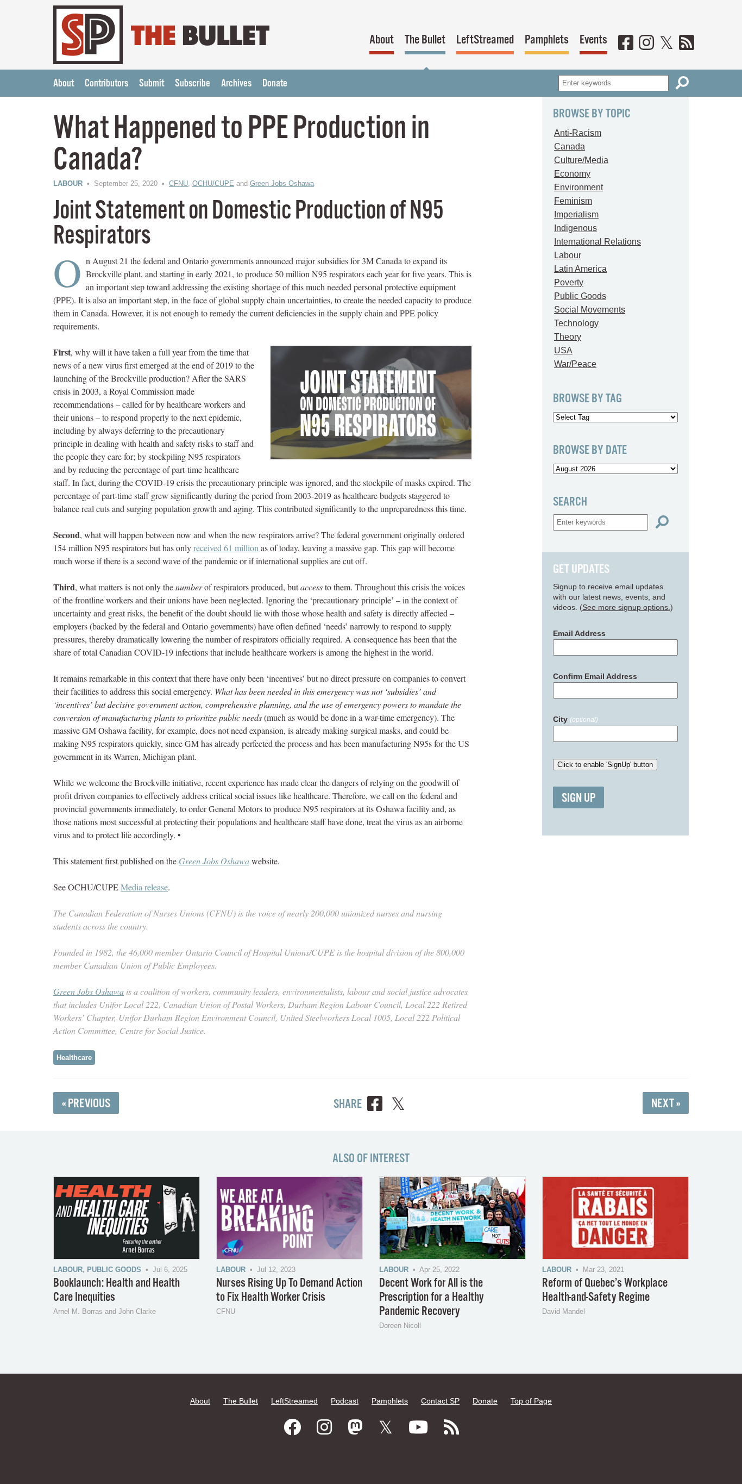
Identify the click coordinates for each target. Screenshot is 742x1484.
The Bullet (425, 40)
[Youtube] (418, 1427)
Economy (572, 173)
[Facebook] (625, 43)
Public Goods (580, 296)
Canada (569, 146)
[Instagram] (646, 43)
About (381, 40)
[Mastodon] (355, 1427)
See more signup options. (626, 607)
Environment (578, 187)
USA (563, 350)
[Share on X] (398, 1105)
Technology (576, 323)
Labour (68, 183)
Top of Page (531, 1400)
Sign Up (578, 798)
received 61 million (226, 547)
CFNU (178, 183)
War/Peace (575, 364)
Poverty (568, 282)
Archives (236, 83)
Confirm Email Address (595, 676)
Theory (567, 336)
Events (593, 40)
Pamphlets (547, 40)
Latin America (580, 268)
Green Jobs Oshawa (282, 183)
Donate (274, 83)
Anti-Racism (577, 133)
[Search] (682, 83)
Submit (151, 83)
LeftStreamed (485, 40)
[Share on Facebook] (374, 1105)
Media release (144, 887)
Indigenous (575, 228)
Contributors (106, 83)
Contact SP (440, 1400)
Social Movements (589, 309)
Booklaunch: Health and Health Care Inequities (116, 1290)
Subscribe (192, 83)
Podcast (345, 1400)
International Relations (597, 241)
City (575, 719)
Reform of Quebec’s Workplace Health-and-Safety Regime (605, 1290)
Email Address (579, 633)
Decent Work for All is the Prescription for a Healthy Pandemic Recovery (431, 1297)
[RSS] (686, 43)
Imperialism (576, 214)
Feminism (573, 200)
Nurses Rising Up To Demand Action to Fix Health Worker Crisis (289, 1290)
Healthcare (74, 1057)
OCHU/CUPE (213, 183)
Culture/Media (581, 160)
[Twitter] (666, 43)
